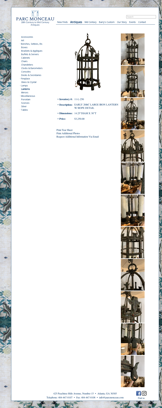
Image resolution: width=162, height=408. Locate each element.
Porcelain (25, 99)
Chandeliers (27, 64)
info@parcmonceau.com (111, 397)
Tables (24, 109)
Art (22, 40)
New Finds (62, 22)
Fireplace (25, 78)
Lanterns (25, 88)
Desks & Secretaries (31, 75)
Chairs (24, 61)
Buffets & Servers (30, 54)
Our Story (122, 22)
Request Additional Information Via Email (77, 136)
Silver (24, 106)
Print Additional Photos (68, 133)
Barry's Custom (107, 22)
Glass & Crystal (28, 82)
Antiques (76, 22)
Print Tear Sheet (64, 130)
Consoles (26, 71)
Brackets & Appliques (31, 50)
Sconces (25, 102)
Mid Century (91, 22)
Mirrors (24, 92)
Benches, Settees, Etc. (32, 43)
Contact (142, 22)
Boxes (24, 47)
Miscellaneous (28, 95)
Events (132, 22)
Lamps (24, 85)
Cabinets (25, 57)
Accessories (27, 36)
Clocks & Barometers (32, 68)
